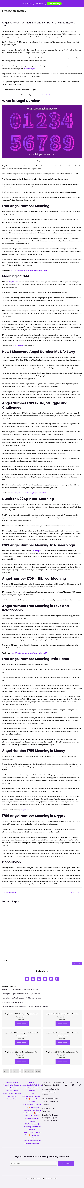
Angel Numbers (8, 1093)
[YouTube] (66, 1085)
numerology (36, 551)
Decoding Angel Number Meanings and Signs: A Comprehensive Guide (25, 1006)
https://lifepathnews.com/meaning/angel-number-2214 (29, 270)
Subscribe (66, 1163)
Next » (38, 1071)
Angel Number (13, 282)
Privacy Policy (12, 1099)
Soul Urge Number (12, 1090)
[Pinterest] (73, 1085)
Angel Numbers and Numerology (12, 1002)
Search (4, 960)
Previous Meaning (9, 892)
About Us (18, 1093)
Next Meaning (76, 892)
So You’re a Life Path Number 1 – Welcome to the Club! (20, 989)
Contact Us (12, 1096)
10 (32, 1071)
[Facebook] (78, 1082)
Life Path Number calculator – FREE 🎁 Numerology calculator (32, 1099)
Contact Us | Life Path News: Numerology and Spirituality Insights (32, 1087)
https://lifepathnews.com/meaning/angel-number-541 (28, 493)
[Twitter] (64, 1082)
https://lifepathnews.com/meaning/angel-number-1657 (29, 653)
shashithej (21, 1019)
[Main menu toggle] (80, 11)
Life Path (32, 1093)
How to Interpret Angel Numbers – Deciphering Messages (21, 998)
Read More (21, 1024)
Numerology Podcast (12, 1088)
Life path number (19, 346)
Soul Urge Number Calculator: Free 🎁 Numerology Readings (32, 1135)
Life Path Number (12, 1082)
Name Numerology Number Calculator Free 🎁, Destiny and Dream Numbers (32, 1112)
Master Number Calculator (12, 1085)
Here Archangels (29, 68)
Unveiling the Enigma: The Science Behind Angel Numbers (21, 994)
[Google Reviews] (80, 1085)
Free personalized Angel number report (46, 95)
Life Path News (14, 11)
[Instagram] (71, 1082)
